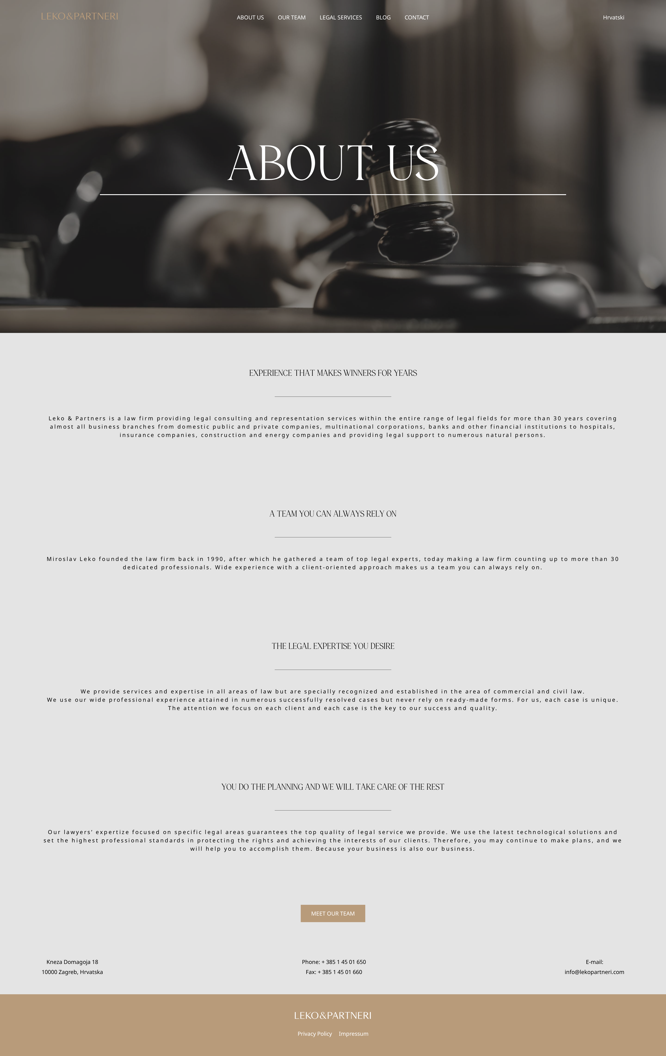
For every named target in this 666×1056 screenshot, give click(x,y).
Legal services (341, 17)
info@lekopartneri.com (594, 972)
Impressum (354, 1033)
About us (250, 17)
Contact (417, 17)
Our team (292, 17)
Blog (383, 17)
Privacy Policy (315, 1033)
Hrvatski (613, 17)
